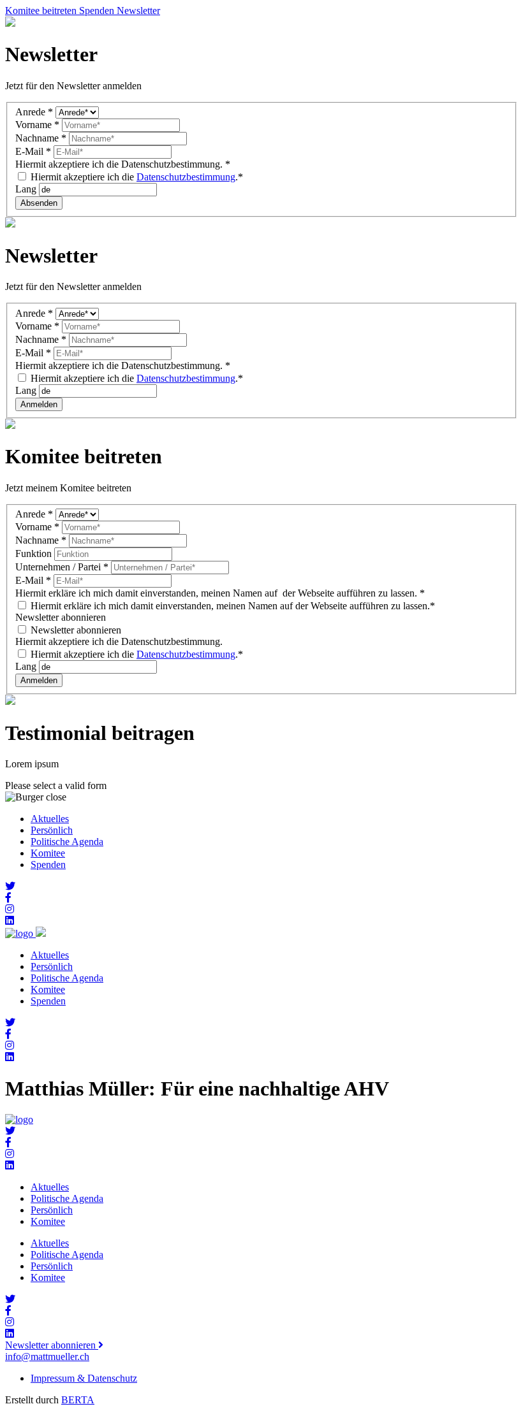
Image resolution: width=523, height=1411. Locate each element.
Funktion (34, 553)
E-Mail (33, 151)
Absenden (38, 203)
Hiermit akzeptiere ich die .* (135, 176)
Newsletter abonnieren (74, 630)
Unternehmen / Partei (61, 566)
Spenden (48, 864)
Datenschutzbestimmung (185, 176)
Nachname (40, 138)
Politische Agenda (67, 841)
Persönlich (52, 830)
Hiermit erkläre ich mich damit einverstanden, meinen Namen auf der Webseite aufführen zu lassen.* (231, 605)
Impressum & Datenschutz (84, 1378)
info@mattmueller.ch (47, 1356)
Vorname (37, 124)
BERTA (77, 1399)
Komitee (48, 853)
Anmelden (38, 404)
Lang (27, 189)
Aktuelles (50, 818)
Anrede (34, 111)
